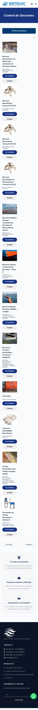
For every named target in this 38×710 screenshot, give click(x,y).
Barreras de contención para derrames (7, 71)
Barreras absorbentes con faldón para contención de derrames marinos (9, 61)
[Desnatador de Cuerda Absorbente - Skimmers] (9, 503)
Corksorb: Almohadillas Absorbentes (7, 430)
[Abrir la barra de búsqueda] (36, 4)
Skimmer (12, 525)
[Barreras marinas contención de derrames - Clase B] (9, 255)
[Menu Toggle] (32, 4)
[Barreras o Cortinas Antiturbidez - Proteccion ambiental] (9, 338)
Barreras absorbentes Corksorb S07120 (9, 103)
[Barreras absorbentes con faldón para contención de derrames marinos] (9, 47)
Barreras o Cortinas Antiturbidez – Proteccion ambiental (7, 352)
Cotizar (9, 81)
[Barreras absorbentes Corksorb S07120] (9, 91)
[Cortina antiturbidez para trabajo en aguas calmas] (9, 457)
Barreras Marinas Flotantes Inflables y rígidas (9, 309)
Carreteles (6, 396)
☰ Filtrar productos (19, 31)
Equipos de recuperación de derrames (7, 524)
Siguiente (29, 544)
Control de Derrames (9, 399)
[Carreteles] (9, 386)
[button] (34, 696)
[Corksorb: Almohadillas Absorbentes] (9, 419)
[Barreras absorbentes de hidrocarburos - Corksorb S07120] (9, 168)
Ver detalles (9, 76)
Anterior (9, 544)
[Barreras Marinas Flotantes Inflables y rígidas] (9, 297)
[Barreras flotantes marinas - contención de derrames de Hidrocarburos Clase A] (9, 208)
